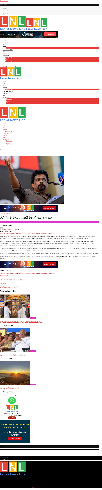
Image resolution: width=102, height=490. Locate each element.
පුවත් (4, 40)
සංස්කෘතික (6, 55)
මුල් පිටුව (5, 8)
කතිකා (5, 46)
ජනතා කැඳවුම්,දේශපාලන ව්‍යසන (12, 279)
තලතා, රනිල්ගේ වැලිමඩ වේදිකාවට (13, 355)
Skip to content (4, 1)
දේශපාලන (6, 42)
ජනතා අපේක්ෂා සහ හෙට (9, 388)
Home (1, 213)
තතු (4, 63)
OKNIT (33, 487)
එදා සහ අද (9, 48)
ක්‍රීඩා (4, 53)
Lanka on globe (8, 50)
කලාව (4, 44)
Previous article (4, 275)
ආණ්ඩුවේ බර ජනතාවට (9, 287)
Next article (3, 283)
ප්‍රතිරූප (8, 59)
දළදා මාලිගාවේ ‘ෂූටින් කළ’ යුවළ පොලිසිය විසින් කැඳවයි (21, 322)
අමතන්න (5, 10)
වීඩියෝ (5, 52)
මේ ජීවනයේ (9, 61)
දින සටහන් (9, 57)
